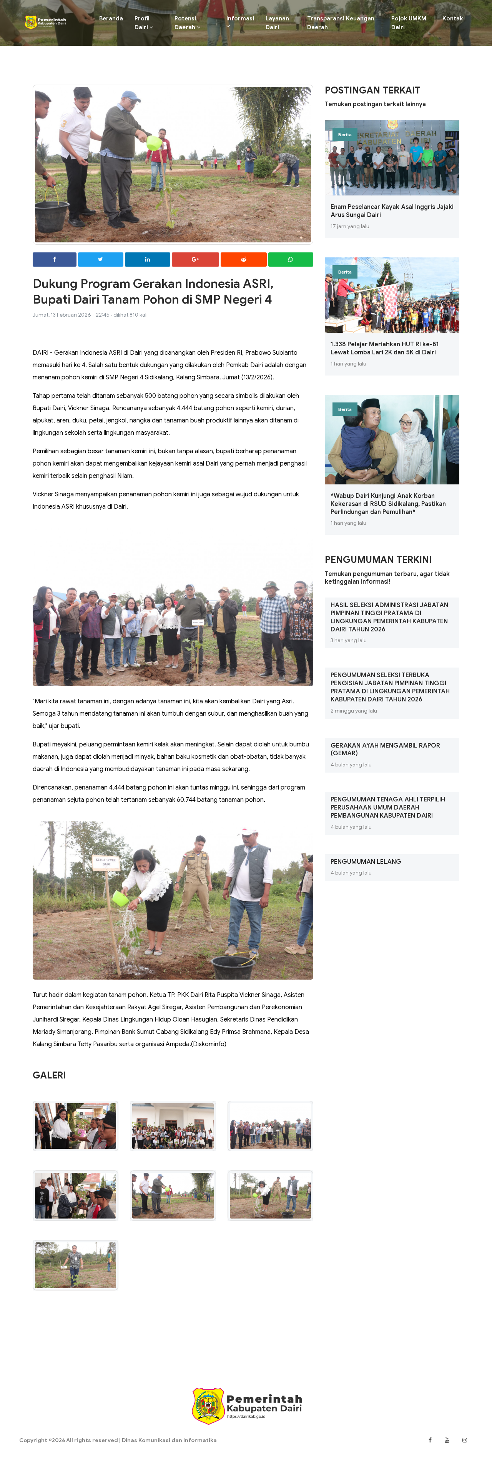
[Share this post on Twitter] (101, 259)
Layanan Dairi (277, 23)
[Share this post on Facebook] (54, 259)
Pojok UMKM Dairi (408, 23)
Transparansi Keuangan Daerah (340, 23)
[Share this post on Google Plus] (195, 259)
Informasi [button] (240, 18)
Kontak (452, 18)
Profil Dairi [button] (142, 23)
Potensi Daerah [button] (186, 23)
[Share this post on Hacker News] (291, 259)
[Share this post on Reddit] (244, 259)
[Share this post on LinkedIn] (147, 259)
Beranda (114, 18)
